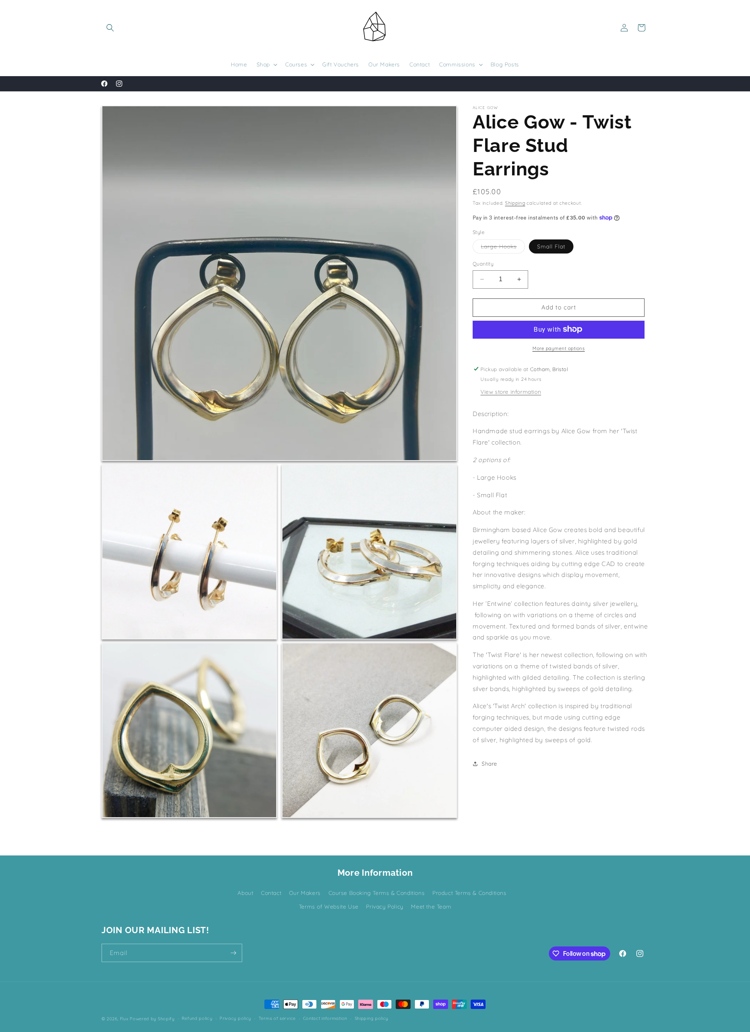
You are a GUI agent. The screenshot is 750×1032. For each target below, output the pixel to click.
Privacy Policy (384, 906)
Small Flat (551, 246)
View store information (510, 391)
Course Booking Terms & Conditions (377, 892)
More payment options (558, 348)
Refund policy (197, 1018)
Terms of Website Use (329, 906)
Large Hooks (503, 248)
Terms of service (277, 1018)
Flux (124, 1018)
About (245, 892)
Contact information (325, 1018)
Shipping (515, 203)
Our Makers (305, 892)
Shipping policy (372, 1018)
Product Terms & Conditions (469, 892)
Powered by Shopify (152, 1018)
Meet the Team (431, 906)
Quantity (483, 264)
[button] (110, 27)
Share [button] (489, 763)
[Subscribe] (233, 953)
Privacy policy (235, 1018)
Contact (271, 892)
